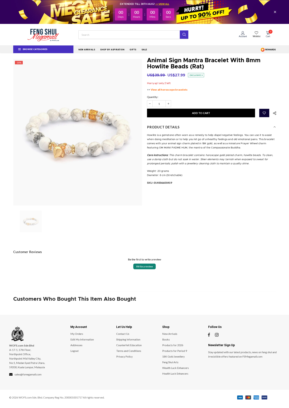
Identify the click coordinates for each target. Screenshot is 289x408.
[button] (264, 113)
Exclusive (195, 75)
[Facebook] (209, 335)
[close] (275, 12)
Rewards (270, 50)
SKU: (159, 182)
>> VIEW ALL (162, 4)
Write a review (144, 266)
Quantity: (152, 96)
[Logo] (43, 34)
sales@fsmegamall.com (28, 374)
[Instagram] (217, 335)
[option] (77, 132)
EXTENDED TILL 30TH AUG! (137, 3)
